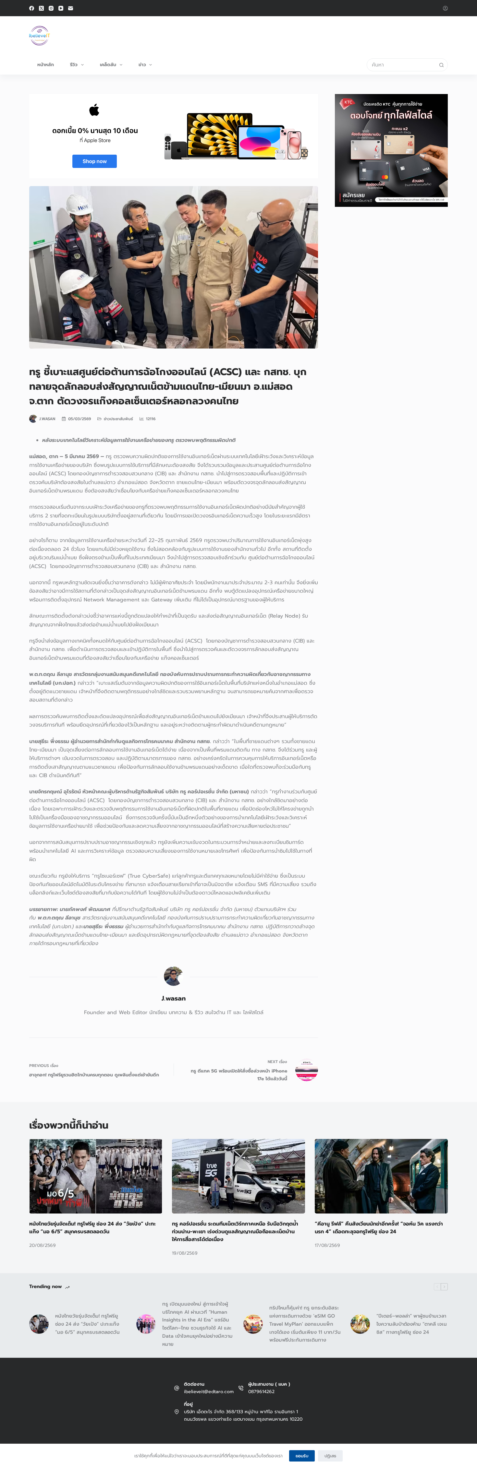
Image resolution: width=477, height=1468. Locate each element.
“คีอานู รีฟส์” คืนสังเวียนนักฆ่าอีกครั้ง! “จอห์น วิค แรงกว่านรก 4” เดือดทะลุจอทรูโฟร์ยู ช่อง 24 (379, 1228)
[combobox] (401, 64)
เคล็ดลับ (108, 64)
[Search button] (441, 65)
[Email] (70, 8)
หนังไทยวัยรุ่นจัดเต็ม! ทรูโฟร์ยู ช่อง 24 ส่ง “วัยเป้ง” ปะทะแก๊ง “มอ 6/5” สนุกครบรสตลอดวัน (92, 1228)
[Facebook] (31, 8)
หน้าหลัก (45, 64)
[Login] (445, 8)
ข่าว (142, 64)
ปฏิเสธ (330, 1456)
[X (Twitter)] (41, 8)
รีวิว (74, 64)
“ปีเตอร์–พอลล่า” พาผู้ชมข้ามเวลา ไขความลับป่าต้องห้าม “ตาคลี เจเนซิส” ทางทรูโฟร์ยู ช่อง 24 (411, 1324)
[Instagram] (51, 8)
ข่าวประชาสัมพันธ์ (118, 419)
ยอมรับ (302, 1456)
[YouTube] (60, 8)
